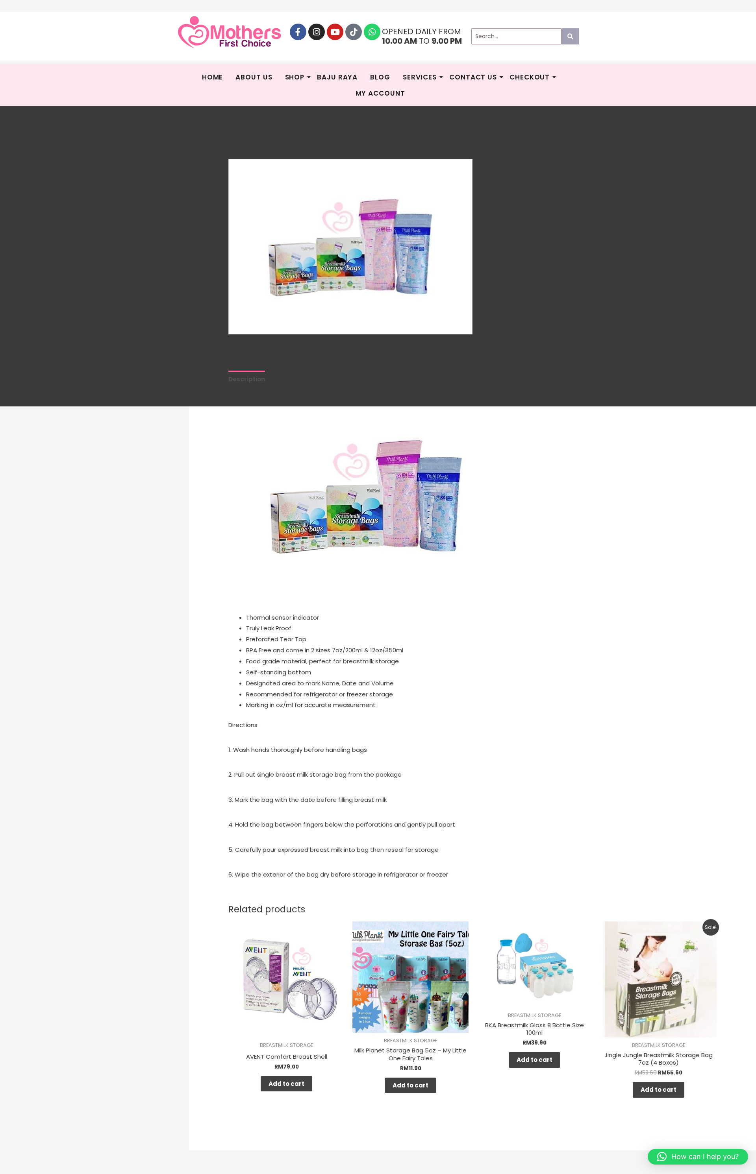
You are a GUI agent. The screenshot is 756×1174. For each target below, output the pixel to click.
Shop (295, 77)
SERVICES (420, 77)
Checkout (530, 77)
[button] (698, 1157)
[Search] (570, 36)
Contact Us (473, 77)
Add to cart (286, 1084)
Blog (380, 77)
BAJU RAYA (337, 77)
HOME (212, 77)
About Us (253, 77)
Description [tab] (246, 379)
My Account (380, 93)
